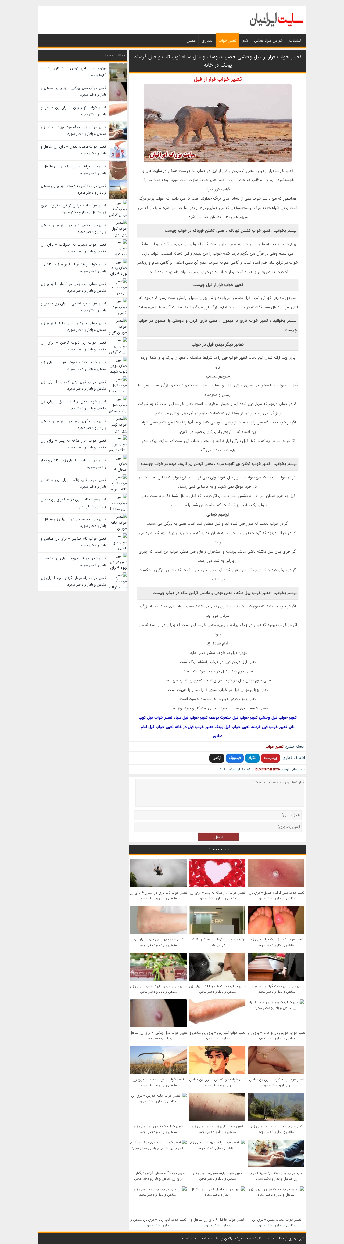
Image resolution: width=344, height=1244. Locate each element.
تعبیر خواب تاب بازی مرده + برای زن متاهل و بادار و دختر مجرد (276, 1129)
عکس (191, 40)
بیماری (207, 40)
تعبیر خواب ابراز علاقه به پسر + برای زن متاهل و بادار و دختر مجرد (217, 895)
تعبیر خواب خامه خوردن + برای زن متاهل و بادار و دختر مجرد (158, 1129)
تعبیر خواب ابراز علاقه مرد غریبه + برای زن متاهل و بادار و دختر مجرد (276, 1175)
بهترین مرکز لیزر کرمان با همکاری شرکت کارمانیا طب (217, 942)
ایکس (217, 758)
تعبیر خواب (227, 40)
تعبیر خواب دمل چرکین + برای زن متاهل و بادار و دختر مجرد (158, 1035)
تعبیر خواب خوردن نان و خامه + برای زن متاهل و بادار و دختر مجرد (276, 1035)
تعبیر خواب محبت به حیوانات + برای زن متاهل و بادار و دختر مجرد (217, 989)
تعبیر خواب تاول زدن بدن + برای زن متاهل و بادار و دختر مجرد (217, 1129)
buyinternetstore (267, 769)
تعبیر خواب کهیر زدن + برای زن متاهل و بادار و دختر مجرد (217, 1035)
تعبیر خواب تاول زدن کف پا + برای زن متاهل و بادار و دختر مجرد (276, 942)
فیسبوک (235, 758)
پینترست (270, 758)
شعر (245, 40)
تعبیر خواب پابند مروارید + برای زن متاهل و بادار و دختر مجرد (217, 1175)
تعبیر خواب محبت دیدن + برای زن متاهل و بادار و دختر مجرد (276, 1222)
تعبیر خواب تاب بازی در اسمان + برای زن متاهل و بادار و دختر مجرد (158, 895)
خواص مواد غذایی (268, 40)
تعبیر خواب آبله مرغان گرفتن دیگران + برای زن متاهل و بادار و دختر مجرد (158, 1175)
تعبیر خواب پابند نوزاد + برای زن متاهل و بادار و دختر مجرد (276, 1082)
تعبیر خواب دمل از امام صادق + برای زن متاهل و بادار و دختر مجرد (276, 895)
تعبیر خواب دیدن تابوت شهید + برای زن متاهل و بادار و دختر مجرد (158, 989)
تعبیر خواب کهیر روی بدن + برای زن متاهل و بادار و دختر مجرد (158, 942)
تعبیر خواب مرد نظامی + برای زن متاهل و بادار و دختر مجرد (217, 1082)
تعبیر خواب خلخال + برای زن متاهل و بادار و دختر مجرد (217, 1222)
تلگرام (252, 758)
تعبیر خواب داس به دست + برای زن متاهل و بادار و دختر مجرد (158, 1082)
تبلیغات (295, 40)
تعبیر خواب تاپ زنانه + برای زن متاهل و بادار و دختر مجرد (158, 1222)
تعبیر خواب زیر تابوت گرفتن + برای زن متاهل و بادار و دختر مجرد (276, 989)
